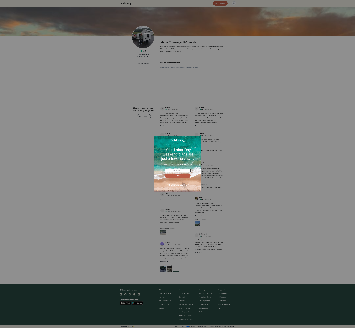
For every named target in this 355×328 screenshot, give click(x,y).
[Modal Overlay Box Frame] (177, 164)
